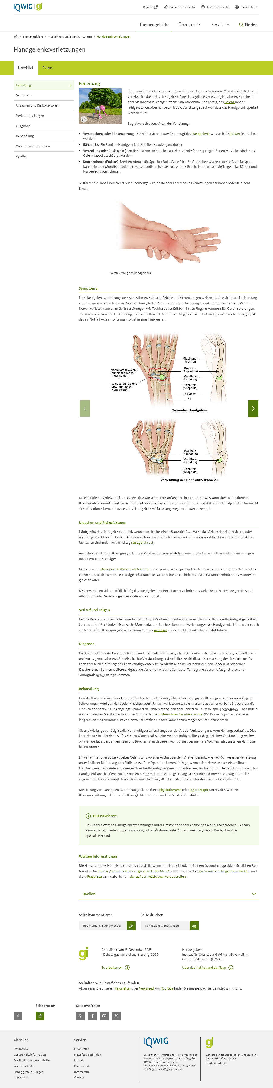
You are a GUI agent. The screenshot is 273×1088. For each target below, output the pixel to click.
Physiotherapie (170, 789)
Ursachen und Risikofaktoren (37, 105)
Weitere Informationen (33, 146)
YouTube (167, 988)
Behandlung (25, 136)
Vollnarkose (133, 762)
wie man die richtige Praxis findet (223, 871)
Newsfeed (146, 988)
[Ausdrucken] (40, 1016)
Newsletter (122, 988)
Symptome (24, 95)
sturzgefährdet (142, 542)
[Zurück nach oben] (255, 1033)
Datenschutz (82, 1066)
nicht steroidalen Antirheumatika (177, 714)
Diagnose (23, 126)
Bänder (235, 133)
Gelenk (229, 102)
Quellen (22, 156)
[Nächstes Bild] (253, 408)
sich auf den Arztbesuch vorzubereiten (158, 876)
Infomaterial (82, 1072)
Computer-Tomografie (188, 669)
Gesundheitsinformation (30, 1054)
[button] (246, 7)
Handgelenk (200, 133)
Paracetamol (229, 709)
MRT (100, 675)
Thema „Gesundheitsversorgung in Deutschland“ (134, 871)
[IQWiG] (156, 1042)
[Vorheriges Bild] (85, 408)
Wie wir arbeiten (24, 1066)
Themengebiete (153, 24)
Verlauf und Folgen (30, 115)
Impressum (21, 1077)
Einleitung (23, 85)
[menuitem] (26, 68)
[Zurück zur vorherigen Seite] (18, 1016)
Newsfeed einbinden (87, 1054)
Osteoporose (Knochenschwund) (124, 569)
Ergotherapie (199, 789)
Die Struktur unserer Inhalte (32, 1060)
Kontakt (79, 1060)
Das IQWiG (21, 1049)
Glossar (79, 1077)
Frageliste (94, 876)
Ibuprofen (226, 714)
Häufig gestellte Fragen (28, 1072)
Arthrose (160, 630)
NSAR (208, 714)
